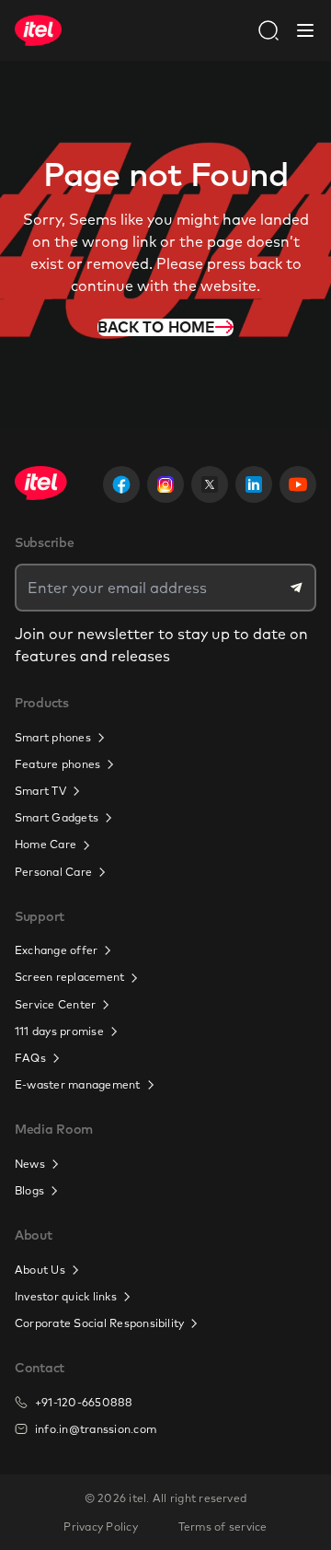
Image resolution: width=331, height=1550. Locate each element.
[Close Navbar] (305, 30)
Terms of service (223, 1526)
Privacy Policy (100, 1526)
